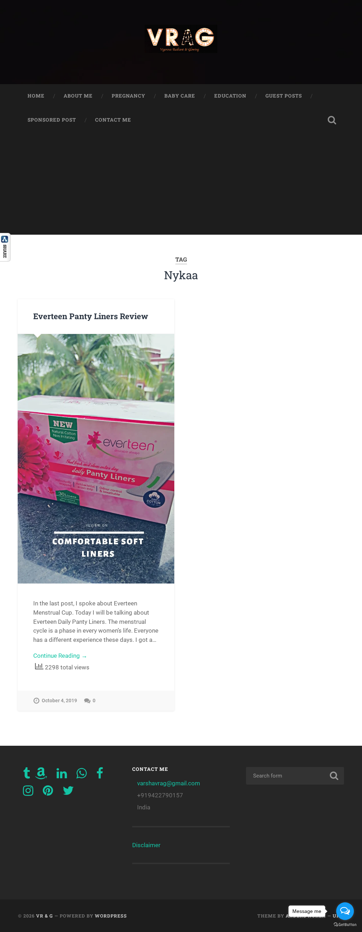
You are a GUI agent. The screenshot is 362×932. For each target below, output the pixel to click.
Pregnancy (128, 96)
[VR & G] (181, 42)
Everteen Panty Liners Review (90, 316)
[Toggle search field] (332, 120)
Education (230, 96)
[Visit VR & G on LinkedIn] (62, 775)
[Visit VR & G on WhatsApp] (81, 775)
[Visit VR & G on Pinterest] (48, 792)
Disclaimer (146, 845)
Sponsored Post (52, 120)
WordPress (111, 916)
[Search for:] (295, 776)
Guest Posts (283, 96)
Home (36, 96)
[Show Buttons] (5, 259)
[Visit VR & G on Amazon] (41, 775)
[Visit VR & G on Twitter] (68, 792)
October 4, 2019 (59, 701)
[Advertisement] (181, 185)
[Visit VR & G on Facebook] (99, 775)
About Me (78, 96)
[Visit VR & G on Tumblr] (26, 775)
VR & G (44, 916)
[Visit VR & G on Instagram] (28, 792)
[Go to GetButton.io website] (345, 924)
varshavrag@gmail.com (168, 783)
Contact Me (113, 120)
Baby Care (179, 96)
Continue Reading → (60, 655)
